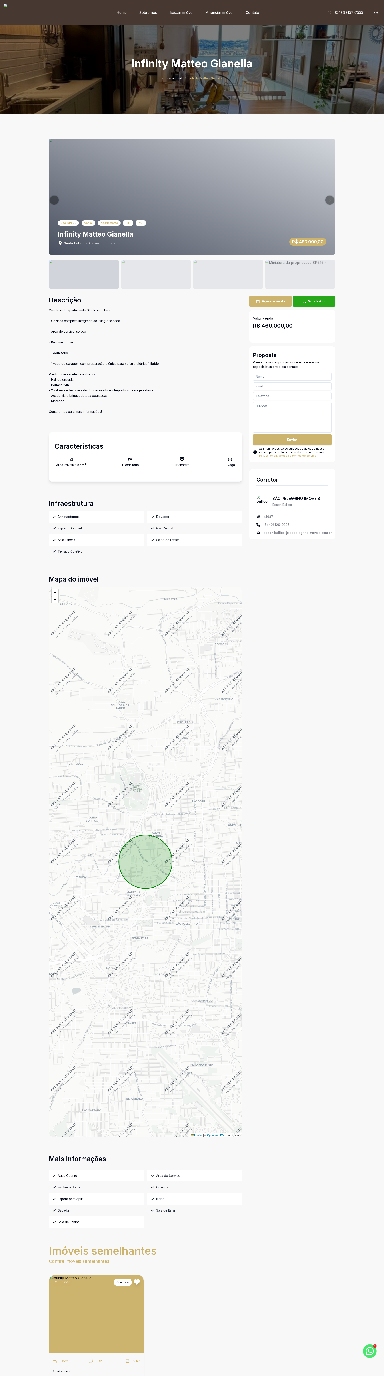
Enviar (292, 440)
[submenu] (376, 12)
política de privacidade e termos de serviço (287, 455)
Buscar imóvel (181, 12)
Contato (252, 12)
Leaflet (198, 1135)
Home (121, 12)
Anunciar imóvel (219, 12)
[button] (54, 200)
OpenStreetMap (216, 1135)
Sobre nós (148, 12)
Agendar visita (273, 301)
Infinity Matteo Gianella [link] (206, 78)
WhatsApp (316, 301)
